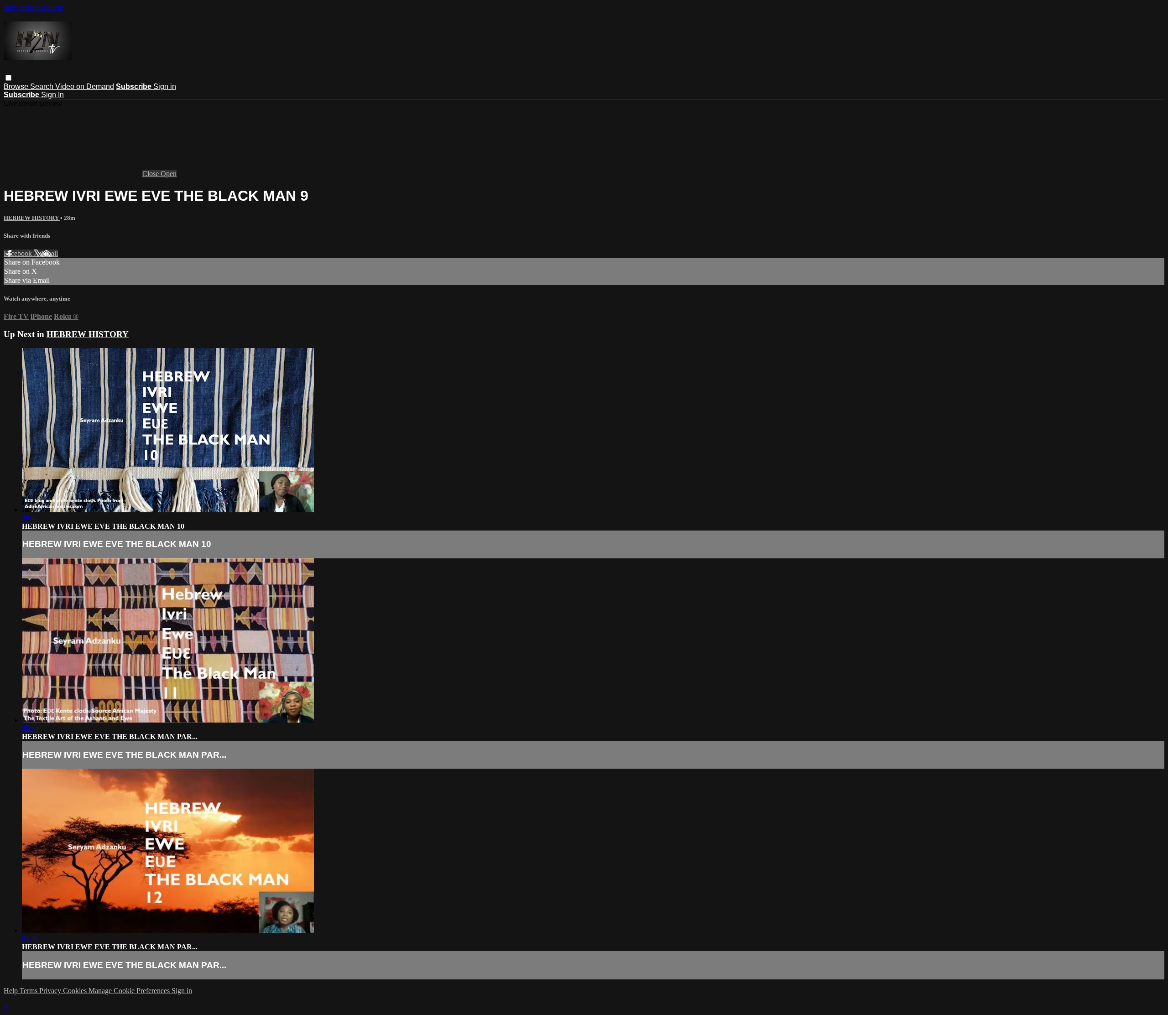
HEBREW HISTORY (32, 217)
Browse (17, 86)
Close (151, 173)
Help (12, 990)
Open (169, 173)
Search (42, 86)
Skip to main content (33, 7)
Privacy (51, 990)
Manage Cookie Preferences (130, 990)
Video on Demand (84, 86)
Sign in (164, 86)
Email (49, 253)
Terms (29, 990)
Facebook (19, 253)
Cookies (76, 990)
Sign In (52, 95)
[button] (8, 78)
